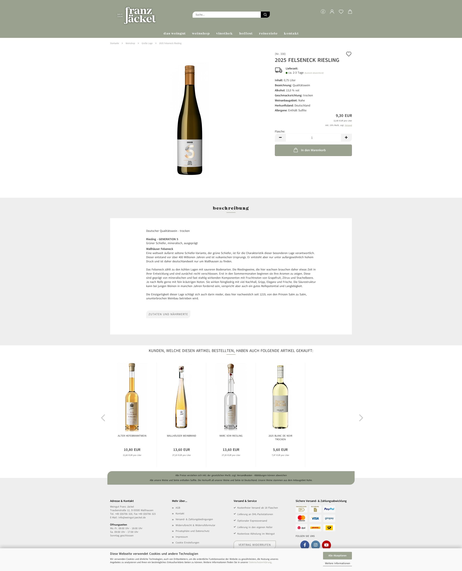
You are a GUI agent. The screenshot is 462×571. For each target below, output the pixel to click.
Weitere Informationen (337, 563)
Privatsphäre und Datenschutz (192, 531)
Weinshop (201, 34)
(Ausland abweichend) (314, 73)
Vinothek (224, 34)
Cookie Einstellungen (187, 542)
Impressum (182, 537)
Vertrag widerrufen (255, 545)
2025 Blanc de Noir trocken (280, 437)
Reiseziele (268, 34)
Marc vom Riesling (231, 435)
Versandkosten (244, 475)
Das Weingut (175, 34)
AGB (178, 507)
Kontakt (291, 34)
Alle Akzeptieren (337, 555)
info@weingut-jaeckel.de (132, 517)
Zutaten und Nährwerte (168, 314)
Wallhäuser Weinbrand (181, 435)
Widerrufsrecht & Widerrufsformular (195, 525)
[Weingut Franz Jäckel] (141, 14)
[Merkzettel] (341, 14)
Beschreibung (231, 208)
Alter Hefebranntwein (132, 435)
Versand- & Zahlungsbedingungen (194, 519)
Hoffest (246, 34)
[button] (332, 14)
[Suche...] (265, 15)
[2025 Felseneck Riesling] (189, 120)
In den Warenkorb (313, 150)
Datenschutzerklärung (260, 562)
